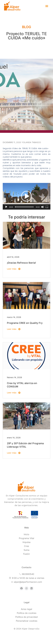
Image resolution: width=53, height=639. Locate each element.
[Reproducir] (6, 207)
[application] (26, 196)
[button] (46, 6)
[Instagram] (26, 588)
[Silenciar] (42, 207)
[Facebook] (21, 588)
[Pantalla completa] (47, 207)
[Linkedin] (31, 588)
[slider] (24, 207)
